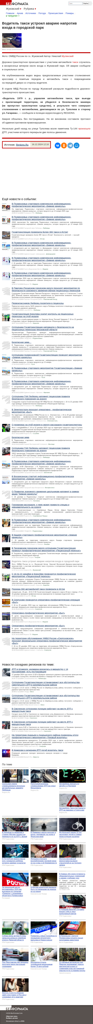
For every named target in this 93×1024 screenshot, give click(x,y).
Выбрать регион (12, 1018)
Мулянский (68, 56)
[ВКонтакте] (58, 145)
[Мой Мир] (76, 145)
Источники (30, 13)
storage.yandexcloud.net (14, 49)
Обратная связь (11, 1016)
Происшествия (55, 13)
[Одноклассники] (64, 145)
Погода (42, 13)
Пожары (70, 13)
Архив (20, 13)
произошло (84, 128)
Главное (10, 13)
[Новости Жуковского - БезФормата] (14, 3)
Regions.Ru (22, 144)
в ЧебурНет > (12, 16)
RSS (22, 1021)
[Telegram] (70, 145)
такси (75, 62)
